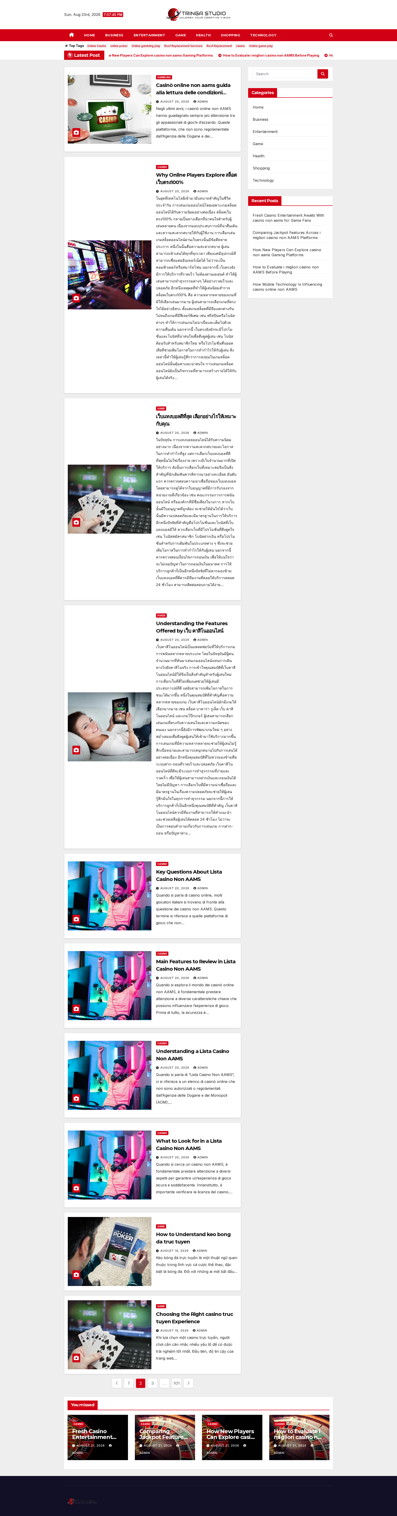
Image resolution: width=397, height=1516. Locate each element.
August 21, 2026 (91, 1445)
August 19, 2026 (175, 1250)
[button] (331, 35)
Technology (263, 35)
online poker (119, 46)
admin (202, 101)
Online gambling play (146, 46)
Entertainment (149, 35)
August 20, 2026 (175, 101)
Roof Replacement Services (183, 46)
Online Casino (96, 46)
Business (114, 35)
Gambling (164, 77)
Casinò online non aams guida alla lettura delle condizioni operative (193, 92)
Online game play (261, 46)
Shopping (230, 35)
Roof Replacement (219, 46)
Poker (161, 615)
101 (176, 1383)
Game (180, 35)
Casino (162, 167)
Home (89, 35)
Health (203, 35)
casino (240, 46)
